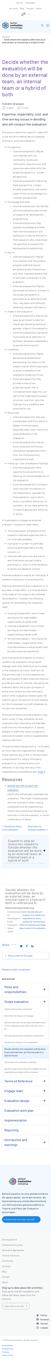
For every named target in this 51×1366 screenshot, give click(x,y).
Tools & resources (10, 1255)
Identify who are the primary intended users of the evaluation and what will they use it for (25, 1025)
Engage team (13, 1091)
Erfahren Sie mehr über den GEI (19, 1219)
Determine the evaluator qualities (20, 1062)
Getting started (9, 1239)
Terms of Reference (18, 1081)
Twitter (43, 1315)
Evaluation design (17, 1101)
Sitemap (5, 1352)
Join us (19, 2)
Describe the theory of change (18, 1015)
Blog (22, 8)
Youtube (44, 1323)
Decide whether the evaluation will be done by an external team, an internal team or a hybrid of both (25, 1052)
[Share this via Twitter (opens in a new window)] (21, 946)
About (39, 8)
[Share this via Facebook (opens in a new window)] (26, 946)
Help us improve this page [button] (20, 955)
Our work (13, 8)
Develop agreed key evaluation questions (24, 1035)
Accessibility (7, 1345)
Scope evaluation (16, 1002)
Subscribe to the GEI (14, 1306)
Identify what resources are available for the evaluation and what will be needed (25, 1070)
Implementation (15, 1120)
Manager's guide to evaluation (16, 969)
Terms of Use (7, 1355)
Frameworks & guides (12, 1245)
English (10, 107)
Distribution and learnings (15, 1142)
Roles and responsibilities (15, 989)
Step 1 (41, 771)
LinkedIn (44, 1328)
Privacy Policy (7, 1348)
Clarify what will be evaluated (18, 1009)
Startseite (6, 37)
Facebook (44, 1319)
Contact (30, 8)
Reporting (11, 1130)
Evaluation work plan (19, 1110)
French (24, 107)
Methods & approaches (13, 1250)
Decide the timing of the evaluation (21, 1042)
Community (7, 1260)
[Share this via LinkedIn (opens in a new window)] (32, 946)
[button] (42, 25)
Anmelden (30, 2)
